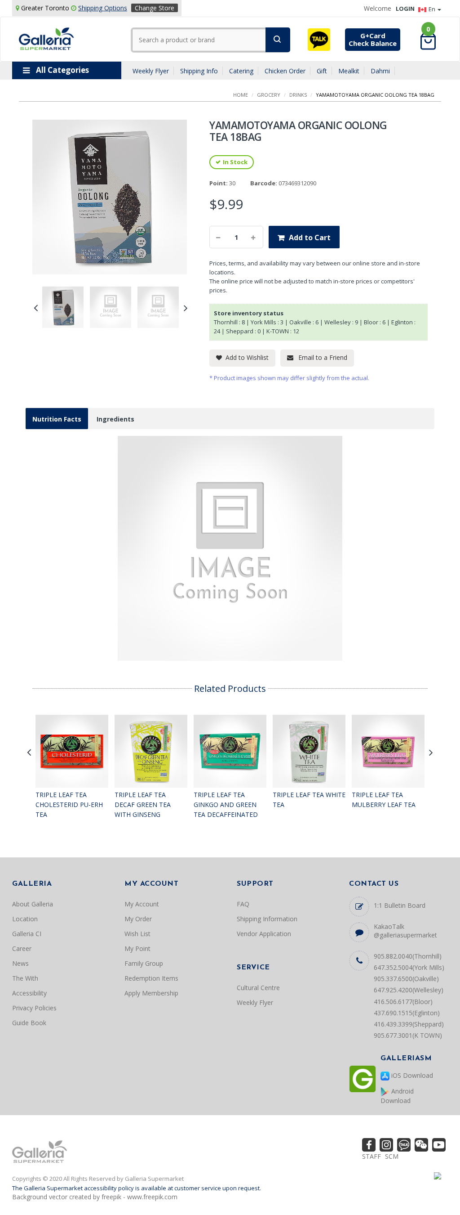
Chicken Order (285, 71)
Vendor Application (264, 933)
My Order (138, 919)
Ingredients (115, 419)
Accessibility (29, 993)
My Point (137, 948)
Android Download (397, 1096)
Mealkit (348, 71)
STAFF (371, 1156)
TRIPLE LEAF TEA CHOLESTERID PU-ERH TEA (69, 804)
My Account (141, 904)
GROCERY (268, 94)
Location (25, 919)
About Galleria (32, 904)
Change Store (154, 8)
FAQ (243, 904)
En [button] (433, 9)
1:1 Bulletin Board (399, 905)
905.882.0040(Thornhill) (408, 956)
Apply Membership (151, 993)
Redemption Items (151, 978)
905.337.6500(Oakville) (406, 978)
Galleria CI (26, 933)
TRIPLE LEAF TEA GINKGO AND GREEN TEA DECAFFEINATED (226, 804)
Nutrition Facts (56, 419)
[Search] (277, 39)
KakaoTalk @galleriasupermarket (405, 930)
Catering (241, 71)
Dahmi (380, 71)
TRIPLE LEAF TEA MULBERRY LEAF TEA (384, 799)
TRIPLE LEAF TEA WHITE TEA (309, 799)
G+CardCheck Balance (373, 39)
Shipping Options (102, 8)
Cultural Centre (258, 987)
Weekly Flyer (151, 71)
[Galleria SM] (46, 38)
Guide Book (29, 1022)
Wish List (137, 933)
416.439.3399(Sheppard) (409, 1024)
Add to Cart (310, 237)
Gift (322, 71)
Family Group (143, 963)
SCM (391, 1156)
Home (240, 94)
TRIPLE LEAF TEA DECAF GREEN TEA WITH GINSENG (143, 804)
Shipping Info (199, 71)
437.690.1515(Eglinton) (407, 1013)
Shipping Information (267, 919)
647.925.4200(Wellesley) (408, 990)
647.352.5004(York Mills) (409, 967)
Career (21, 948)
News (20, 963)
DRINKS (298, 94)
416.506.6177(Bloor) (403, 1001)
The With (25, 978)
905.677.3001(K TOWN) (408, 1035)
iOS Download (411, 1075)
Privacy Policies (34, 1008)
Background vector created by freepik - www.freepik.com (94, 1197)
